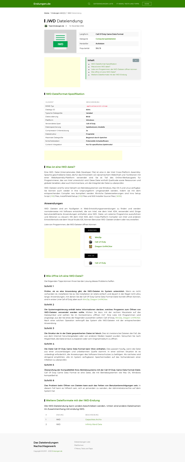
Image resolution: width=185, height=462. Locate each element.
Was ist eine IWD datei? (100, 67)
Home (147, 4)
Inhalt (91, 60)
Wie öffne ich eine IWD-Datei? (103, 72)
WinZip (98, 237)
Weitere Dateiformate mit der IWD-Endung (109, 75)
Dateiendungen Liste (103, 4)
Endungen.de (42, 3)
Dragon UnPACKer (103, 246)
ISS (52, 196)
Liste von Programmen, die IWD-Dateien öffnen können (114, 69)
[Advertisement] (62, 72)
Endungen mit (58, 13)
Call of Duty (100, 242)
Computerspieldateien (106, 39)
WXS (119, 196)
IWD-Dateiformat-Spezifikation (104, 64)
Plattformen (79, 445)
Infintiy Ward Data (93, 424)
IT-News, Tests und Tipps (127, 4)
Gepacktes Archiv (93, 419)
